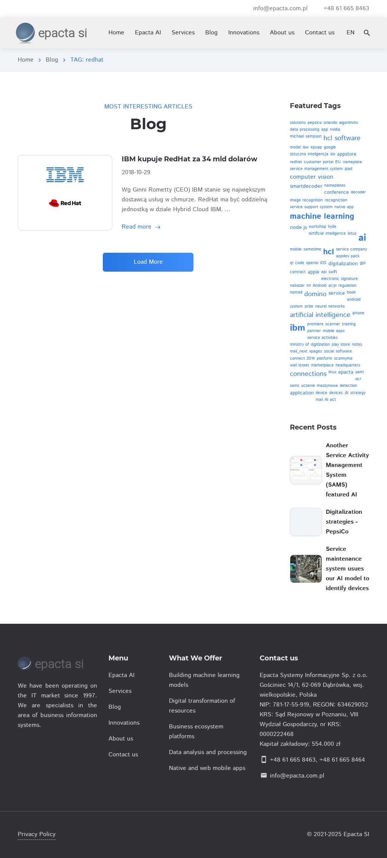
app (324, 130)
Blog (52, 60)
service (336, 293)
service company (351, 249)
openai (312, 263)
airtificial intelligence (327, 233)
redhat (296, 162)
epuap (316, 147)
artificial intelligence (320, 315)
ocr (358, 379)
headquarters (348, 365)
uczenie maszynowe (319, 386)
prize (309, 306)
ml (309, 286)
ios (332, 154)
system (296, 306)
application (302, 393)
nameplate (352, 162)
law (306, 147)
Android (320, 286)
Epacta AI (148, 32)
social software (338, 351)
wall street (299, 365)
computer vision (311, 177)
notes (357, 345)
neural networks (330, 306)
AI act (330, 400)
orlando (330, 123)
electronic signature (339, 279)
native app (344, 207)
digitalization (343, 263)
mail (319, 400)
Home (26, 60)
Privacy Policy (37, 834)
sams (294, 386)
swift (332, 272)
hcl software (342, 138)
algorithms (348, 123)
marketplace (322, 365)
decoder (358, 192)
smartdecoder (306, 186)
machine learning (322, 216)
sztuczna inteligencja (309, 154)
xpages (315, 351)
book (351, 292)
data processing (304, 130)
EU (338, 162)
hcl (328, 252)
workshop (317, 227)
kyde (332, 227)
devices (336, 393)
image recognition (306, 200)
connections (308, 374)
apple (313, 272)
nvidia (335, 130)
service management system (316, 169)
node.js (298, 227)
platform (324, 359)
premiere (315, 324)
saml (359, 372)
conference (336, 192)
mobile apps (334, 331)
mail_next (298, 351)
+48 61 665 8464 (342, 760)
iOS (323, 263)
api (324, 272)
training (349, 324)
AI (346, 393)
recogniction (336, 200)
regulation (347, 286)
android (354, 300)
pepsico (315, 123)
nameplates (334, 185)
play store (341, 345)
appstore (346, 154)
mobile (296, 249)
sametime (312, 249)
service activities (322, 338)
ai (362, 238)
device (321, 393)
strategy (357, 393)
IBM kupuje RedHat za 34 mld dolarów (189, 159)
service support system (311, 207)
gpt (363, 263)
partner (314, 331)
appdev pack (347, 256)
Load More (148, 262)
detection (348, 386)
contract (298, 272)
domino (315, 294)
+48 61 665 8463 (293, 760)
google (330, 147)
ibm (297, 328)
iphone (358, 313)
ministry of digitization (310, 345)
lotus (352, 233)
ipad (348, 169)
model (295, 147)
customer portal (318, 162)
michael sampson (306, 136)
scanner (332, 324)
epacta (345, 372)
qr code (297, 263)
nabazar (297, 286)
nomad (296, 292)
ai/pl (332, 286)
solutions (298, 123)
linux (332, 372)
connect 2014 (302, 359)
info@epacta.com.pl (297, 775)
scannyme (343, 359)
